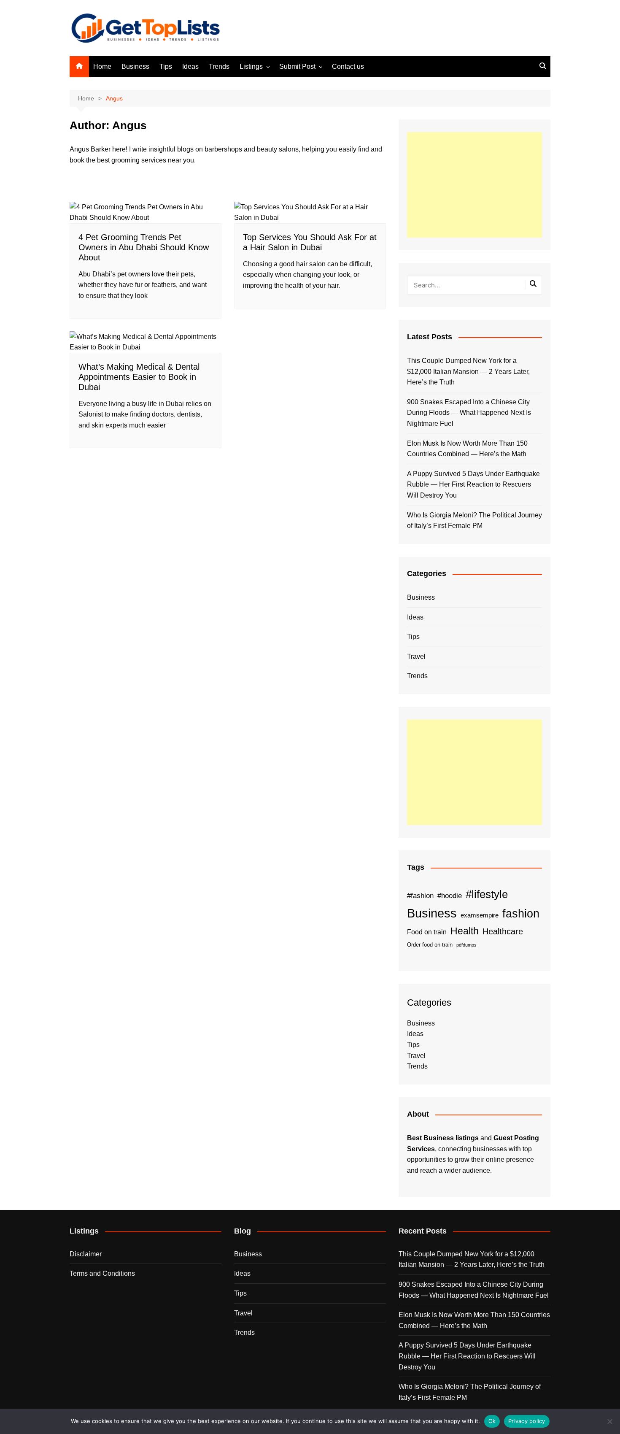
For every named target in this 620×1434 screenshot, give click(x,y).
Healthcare (503, 931)
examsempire (480, 915)
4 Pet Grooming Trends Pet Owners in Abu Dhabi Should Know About (143, 247)
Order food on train (430, 945)
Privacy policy (526, 1421)
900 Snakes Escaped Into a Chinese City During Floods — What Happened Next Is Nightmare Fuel (469, 412)
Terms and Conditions (102, 1273)
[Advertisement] (474, 185)
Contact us (348, 66)
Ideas (190, 66)
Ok (492, 1421)
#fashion (420, 895)
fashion (520, 913)
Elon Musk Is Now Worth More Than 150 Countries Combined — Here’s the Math (467, 449)
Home (102, 66)
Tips (165, 66)
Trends (219, 66)
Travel (416, 656)
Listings (251, 66)
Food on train (427, 932)
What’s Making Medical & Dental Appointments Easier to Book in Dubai (138, 377)
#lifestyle (487, 894)
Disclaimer (86, 1254)
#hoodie (449, 895)
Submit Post (297, 66)
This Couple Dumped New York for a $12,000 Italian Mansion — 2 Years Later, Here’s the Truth (468, 371)
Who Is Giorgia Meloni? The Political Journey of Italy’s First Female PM (474, 520)
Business (135, 66)
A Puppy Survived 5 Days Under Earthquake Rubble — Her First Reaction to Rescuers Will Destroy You (473, 484)
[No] (609, 1421)
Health (464, 930)
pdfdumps (466, 944)
